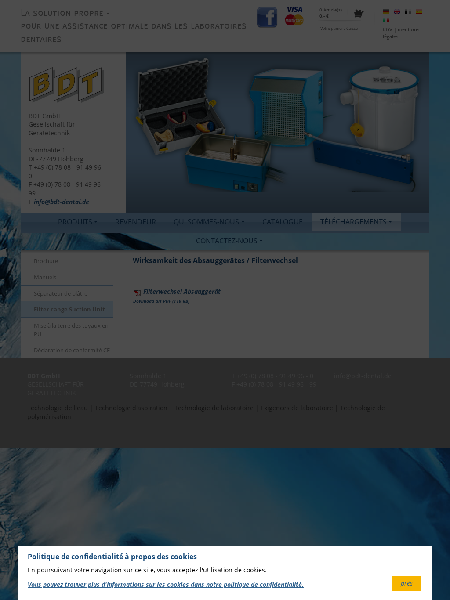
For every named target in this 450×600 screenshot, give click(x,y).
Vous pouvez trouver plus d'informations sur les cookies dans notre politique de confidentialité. (166, 584)
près (407, 583)
